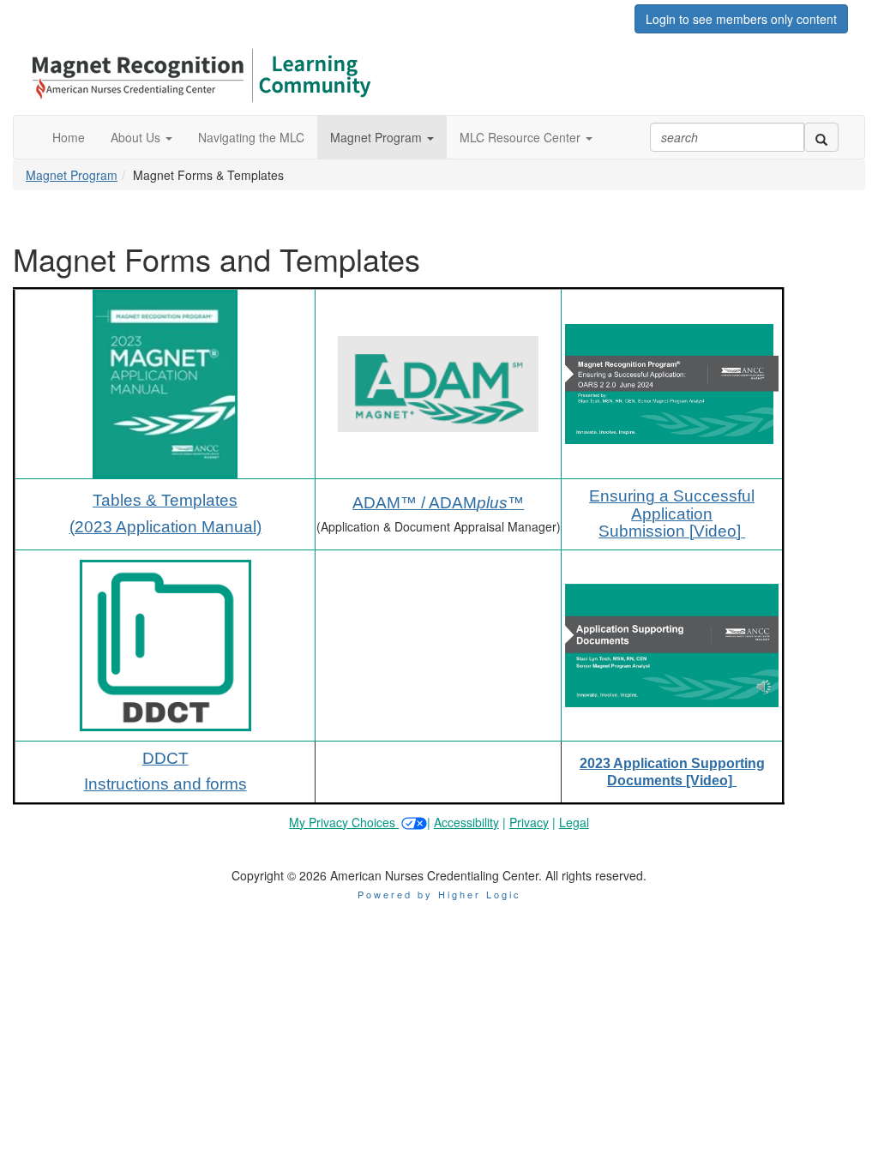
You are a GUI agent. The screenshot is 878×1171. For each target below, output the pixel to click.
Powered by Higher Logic (439, 894)
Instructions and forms (165, 784)
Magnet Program (71, 174)
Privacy (529, 822)
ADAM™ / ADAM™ (438, 503)
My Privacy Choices (344, 822)
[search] (821, 137)
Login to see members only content (741, 18)
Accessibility (466, 822)
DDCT (165, 758)
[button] (141, 137)
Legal (574, 822)
